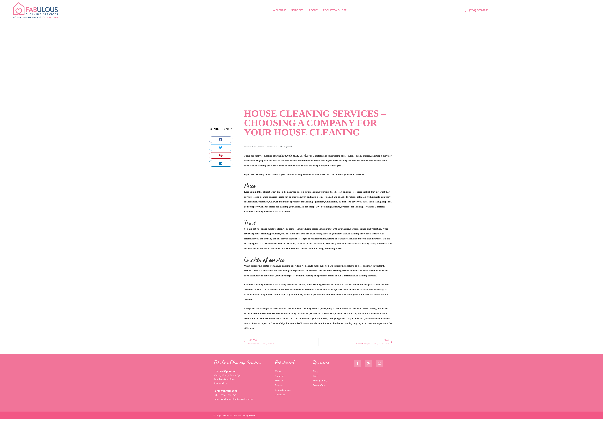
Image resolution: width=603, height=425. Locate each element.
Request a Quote (335, 10)
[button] (221, 139)
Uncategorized (286, 147)
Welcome (279, 10)
